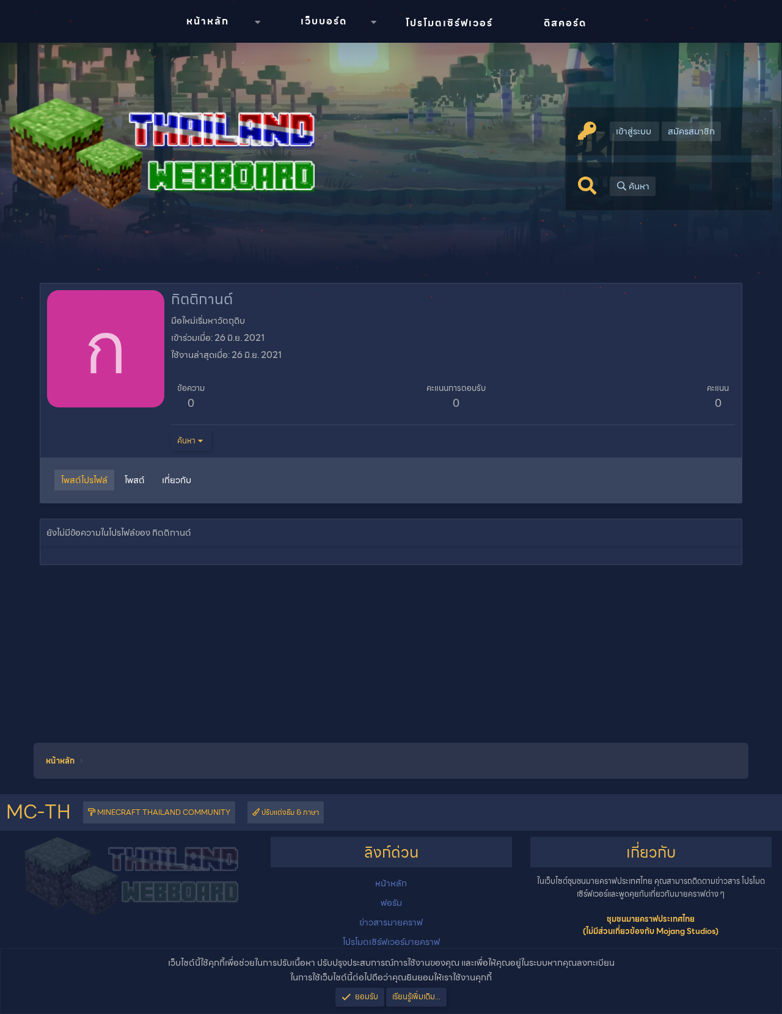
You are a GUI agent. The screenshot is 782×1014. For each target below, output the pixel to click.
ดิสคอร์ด (565, 23)
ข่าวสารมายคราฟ (391, 922)
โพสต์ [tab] (135, 480)
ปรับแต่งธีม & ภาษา (289, 812)
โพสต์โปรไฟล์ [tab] (84, 480)
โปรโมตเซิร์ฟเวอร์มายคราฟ (391, 942)
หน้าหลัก (207, 21)
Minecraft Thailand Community (162, 812)
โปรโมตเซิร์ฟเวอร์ (449, 23)
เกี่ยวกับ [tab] (176, 480)
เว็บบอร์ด (324, 21)
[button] (257, 22)
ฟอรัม (391, 902)
